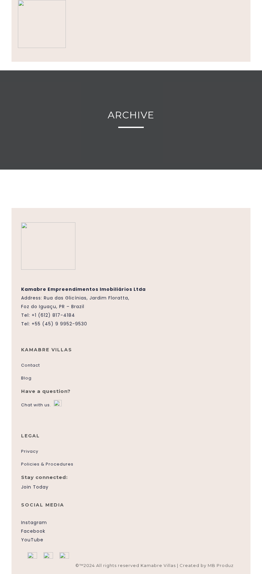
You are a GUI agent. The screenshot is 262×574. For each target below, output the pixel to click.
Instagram (34, 522)
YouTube (32, 540)
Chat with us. (36, 405)
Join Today (35, 487)
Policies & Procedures (47, 464)
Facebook (33, 531)
